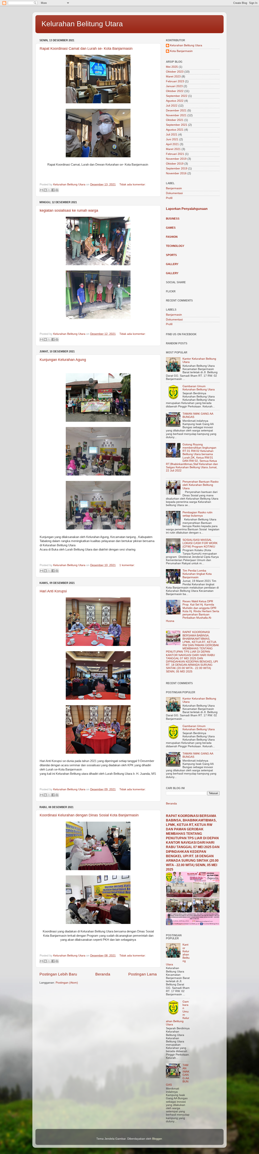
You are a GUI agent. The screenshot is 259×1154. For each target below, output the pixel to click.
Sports (171, 255)
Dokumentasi (174, 193)
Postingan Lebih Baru (58, 974)
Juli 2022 (171, 105)
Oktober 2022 (175, 91)
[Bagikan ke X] (49, 190)
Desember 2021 (176, 110)
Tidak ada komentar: (132, 184)
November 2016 (176, 173)
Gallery (172, 264)
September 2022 (176, 95)
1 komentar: (127, 565)
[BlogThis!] (45, 190)
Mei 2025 (172, 66)
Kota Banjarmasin (181, 51)
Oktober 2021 (175, 120)
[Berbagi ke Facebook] (53, 190)
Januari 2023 (174, 86)
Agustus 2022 (175, 100)
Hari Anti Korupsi (53, 591)
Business (172, 218)
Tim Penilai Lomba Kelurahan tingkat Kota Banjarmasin (197, 574)
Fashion (171, 236)
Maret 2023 (173, 76)
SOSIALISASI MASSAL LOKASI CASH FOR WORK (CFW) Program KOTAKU (200, 543)
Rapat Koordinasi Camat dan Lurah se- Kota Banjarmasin (86, 48)
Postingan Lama (142, 974)
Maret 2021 (173, 149)
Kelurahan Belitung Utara (82, 24)
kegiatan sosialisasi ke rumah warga (69, 210)
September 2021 (176, 124)
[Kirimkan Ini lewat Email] (41, 190)
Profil (169, 198)
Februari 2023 (175, 81)
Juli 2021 (171, 134)
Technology (175, 245)
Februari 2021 (175, 153)
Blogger (157, 1138)
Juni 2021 (172, 139)
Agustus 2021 (175, 129)
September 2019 (176, 168)
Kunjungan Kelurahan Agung (63, 360)
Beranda (102, 974)
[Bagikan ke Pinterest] (57, 190)
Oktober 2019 (175, 163)
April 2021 (172, 144)
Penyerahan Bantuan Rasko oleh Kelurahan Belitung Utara (201, 485)
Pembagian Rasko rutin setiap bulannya (197, 514)
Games (171, 227)
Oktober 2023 (175, 71)
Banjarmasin (174, 188)
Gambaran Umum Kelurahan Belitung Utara (199, 388)
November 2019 (176, 158)
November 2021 (176, 115)
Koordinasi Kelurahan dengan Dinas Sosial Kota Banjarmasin (89, 815)
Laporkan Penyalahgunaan (187, 208)
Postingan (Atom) (67, 982)
